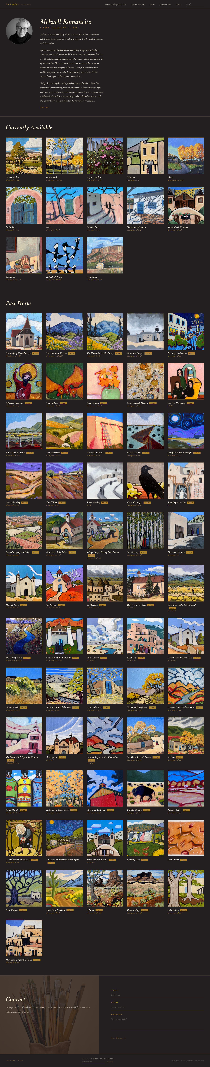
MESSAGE (116, 1014)
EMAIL (115, 1002)
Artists (152, 4)
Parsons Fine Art (137, 4)
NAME (114, 990)
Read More (44, 107)
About (178, 4)
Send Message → (118, 1038)
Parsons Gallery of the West (116, 4)
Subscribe (110, 1062)
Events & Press (165, 4)
